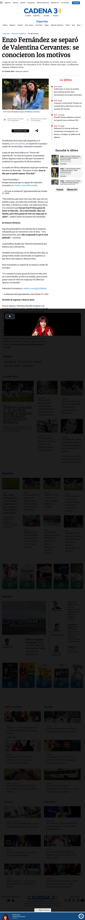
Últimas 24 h (55, 3)
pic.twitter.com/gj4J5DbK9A (33, 288)
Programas (31, 3)
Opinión (22, 3)
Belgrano (12, 25)
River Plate (39, 25)
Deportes (7, 3)
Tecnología (61, 115)
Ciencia (60, 143)
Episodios (63, 164)
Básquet (79, 25)
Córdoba (46, 16)
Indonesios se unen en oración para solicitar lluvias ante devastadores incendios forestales (68, 92)
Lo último (66, 79)
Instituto (20, 25)
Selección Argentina (57, 25)
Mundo (60, 86)
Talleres (5, 25)
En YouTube (65, 3)
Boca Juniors (29, 25)
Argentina (36, 16)
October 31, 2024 (41, 294)
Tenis (73, 25)
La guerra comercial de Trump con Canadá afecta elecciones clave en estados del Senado (68, 106)
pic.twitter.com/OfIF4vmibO (25, 185)
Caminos (15, 3)
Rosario (55, 16)
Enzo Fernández (17, 143)
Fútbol (67, 25)
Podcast (59, 190)
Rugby (46, 25)
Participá (76, 3)
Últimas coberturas (43, 3)
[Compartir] (36, 131)
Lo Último (28, 16)
